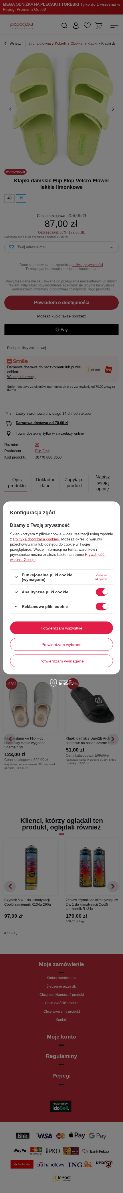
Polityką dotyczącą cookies (36, 539)
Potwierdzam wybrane (61, 644)
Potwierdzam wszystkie (61, 628)
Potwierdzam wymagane (61, 661)
